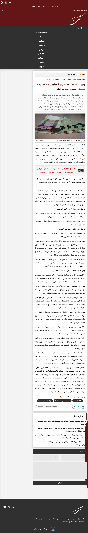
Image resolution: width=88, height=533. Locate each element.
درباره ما (84, 10)
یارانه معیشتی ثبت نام (45, 400)
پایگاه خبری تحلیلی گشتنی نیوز (73, 145)
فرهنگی (41, 49)
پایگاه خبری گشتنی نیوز (47, 519)
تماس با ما (76, 10)
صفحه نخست (41, 32)
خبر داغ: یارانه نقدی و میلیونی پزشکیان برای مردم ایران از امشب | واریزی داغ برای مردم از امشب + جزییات (56, 170)
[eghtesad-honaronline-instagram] (9, 507)
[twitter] (79, 407)
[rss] (13, 507)
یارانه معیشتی (77, 400)
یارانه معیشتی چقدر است (63, 400)
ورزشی (41, 62)
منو (79, 28)
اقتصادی (41, 54)
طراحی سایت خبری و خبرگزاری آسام (40, 529)
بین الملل (41, 45)
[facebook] (74, 407)
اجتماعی (41, 58)
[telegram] (4, 507)
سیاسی (41, 41)
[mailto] (41, 140)
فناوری (41, 66)
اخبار (41, 37)
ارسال (60, 483)
